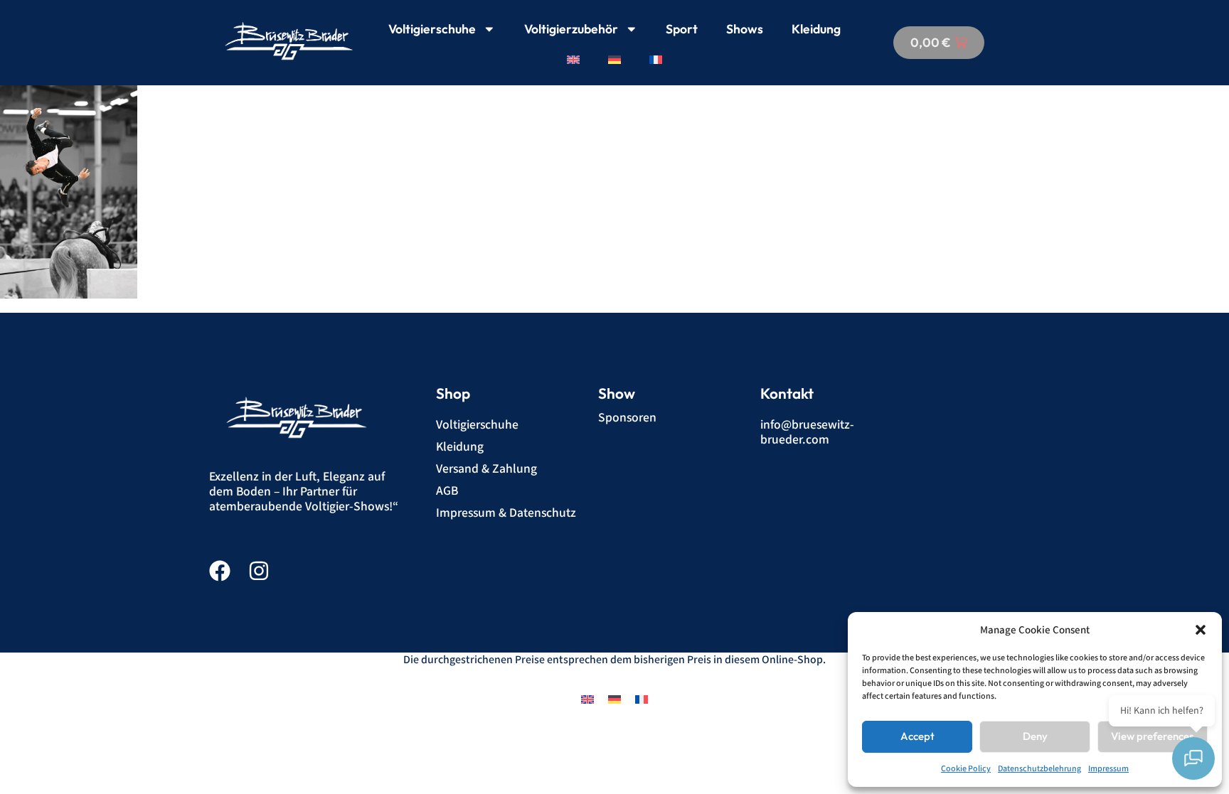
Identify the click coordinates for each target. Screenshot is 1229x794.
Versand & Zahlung (486, 469)
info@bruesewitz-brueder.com (807, 432)
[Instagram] (259, 570)
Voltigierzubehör (571, 29)
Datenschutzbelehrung (1039, 768)
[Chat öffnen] (1193, 758)
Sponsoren (627, 417)
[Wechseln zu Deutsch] (614, 699)
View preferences (1152, 736)
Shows (744, 29)
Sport (682, 29)
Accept (917, 736)
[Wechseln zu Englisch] (573, 59)
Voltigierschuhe (432, 29)
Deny (1035, 736)
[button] (1200, 630)
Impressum (1108, 768)
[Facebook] (219, 570)
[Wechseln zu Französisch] (655, 59)
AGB (447, 491)
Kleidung (816, 29)
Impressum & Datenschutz (506, 513)
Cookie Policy (966, 768)
